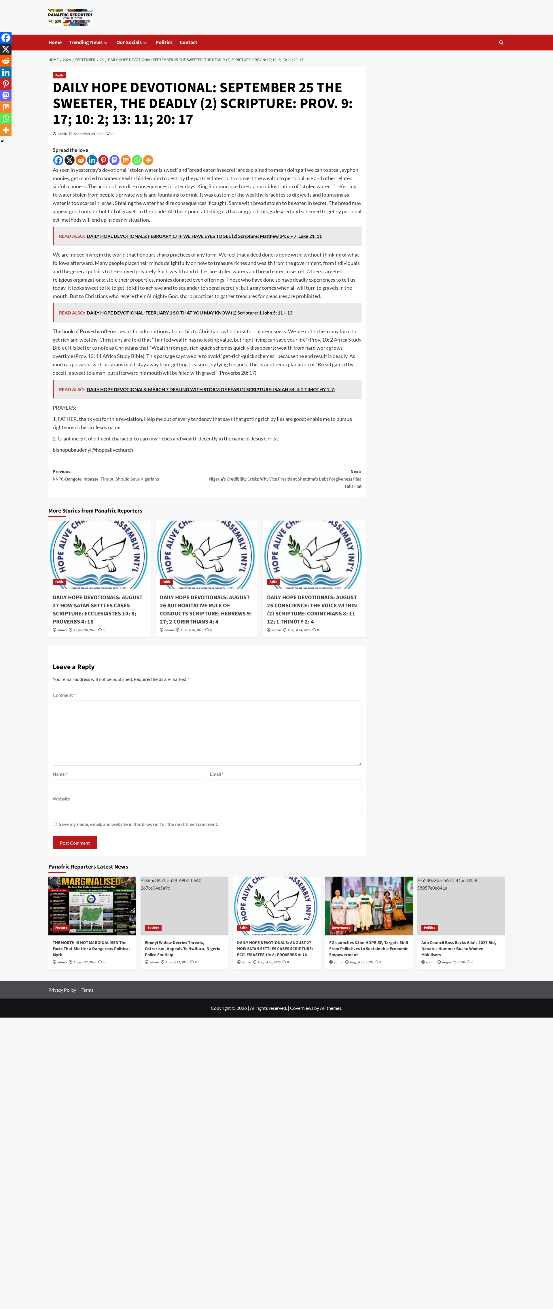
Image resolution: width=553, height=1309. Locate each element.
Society (153, 927)
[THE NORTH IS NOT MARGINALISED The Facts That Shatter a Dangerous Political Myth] (92, 906)
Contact (188, 42)
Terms (87, 989)
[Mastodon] (114, 160)
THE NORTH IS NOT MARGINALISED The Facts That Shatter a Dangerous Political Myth (91, 949)
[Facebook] (58, 160)
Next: (285, 478)
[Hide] (2, 141)
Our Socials (129, 42)
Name (60, 774)
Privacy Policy (62, 989)
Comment (64, 695)
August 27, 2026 (84, 962)
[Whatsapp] (137, 160)
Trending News (86, 42)
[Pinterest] (103, 160)
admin (62, 133)
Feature (61, 927)
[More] (148, 160)
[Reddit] (81, 160)
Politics (164, 42)
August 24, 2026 (299, 630)
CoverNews (301, 1008)
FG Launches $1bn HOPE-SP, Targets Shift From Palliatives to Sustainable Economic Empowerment (368, 949)
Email (217, 774)
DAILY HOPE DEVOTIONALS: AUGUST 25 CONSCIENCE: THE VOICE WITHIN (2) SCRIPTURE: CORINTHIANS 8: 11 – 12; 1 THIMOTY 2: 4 (313, 610)
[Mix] (126, 160)
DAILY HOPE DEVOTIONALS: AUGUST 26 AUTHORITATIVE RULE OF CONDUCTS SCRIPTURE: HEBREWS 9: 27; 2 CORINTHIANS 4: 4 (206, 610)
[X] (70, 160)
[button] (501, 42)
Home (55, 42)
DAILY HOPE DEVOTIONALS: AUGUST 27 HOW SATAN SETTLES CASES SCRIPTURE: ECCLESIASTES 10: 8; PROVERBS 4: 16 (98, 610)
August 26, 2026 (84, 630)
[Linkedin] (92, 160)
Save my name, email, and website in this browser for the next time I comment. (138, 824)
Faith (59, 75)
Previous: (106, 475)
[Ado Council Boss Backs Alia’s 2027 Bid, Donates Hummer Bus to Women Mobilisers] (461, 906)
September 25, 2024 (89, 133)
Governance (341, 927)
